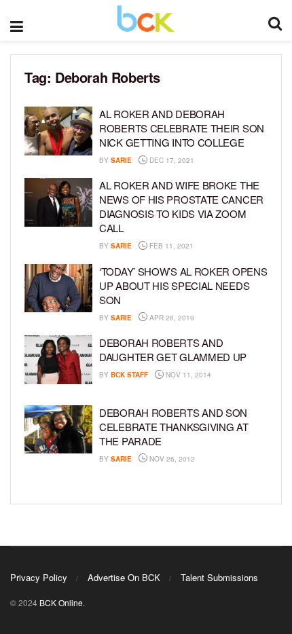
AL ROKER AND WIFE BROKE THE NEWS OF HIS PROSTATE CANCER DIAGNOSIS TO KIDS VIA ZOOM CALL (181, 206)
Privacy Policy (38, 577)
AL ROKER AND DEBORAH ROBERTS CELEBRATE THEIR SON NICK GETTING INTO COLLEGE (181, 128)
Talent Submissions (219, 577)
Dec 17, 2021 (170, 160)
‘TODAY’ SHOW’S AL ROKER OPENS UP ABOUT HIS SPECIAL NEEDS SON (183, 285)
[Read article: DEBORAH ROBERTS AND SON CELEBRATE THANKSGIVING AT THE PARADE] (58, 429)
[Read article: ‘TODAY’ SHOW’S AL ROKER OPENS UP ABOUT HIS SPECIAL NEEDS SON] (58, 288)
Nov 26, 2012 (171, 459)
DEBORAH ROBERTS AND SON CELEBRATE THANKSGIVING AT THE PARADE (174, 426)
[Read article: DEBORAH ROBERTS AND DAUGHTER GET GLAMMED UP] (58, 359)
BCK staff (129, 374)
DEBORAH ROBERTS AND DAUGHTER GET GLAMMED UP (173, 349)
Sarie (121, 160)
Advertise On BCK (124, 577)
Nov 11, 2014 (187, 374)
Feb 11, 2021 (170, 245)
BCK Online (61, 602)
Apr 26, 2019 (170, 317)
